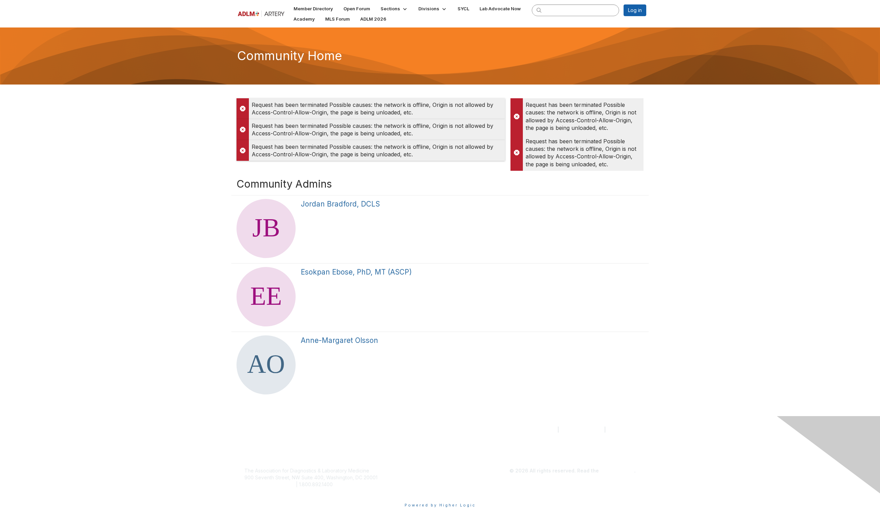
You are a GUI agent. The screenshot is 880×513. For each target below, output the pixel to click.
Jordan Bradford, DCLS (340, 204)
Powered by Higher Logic (440, 505)
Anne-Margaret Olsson (339, 340)
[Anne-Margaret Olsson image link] (266, 364)
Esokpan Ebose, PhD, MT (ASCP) (356, 272)
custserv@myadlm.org (269, 484)
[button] (394, 8)
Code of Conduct (582, 430)
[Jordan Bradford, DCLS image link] (266, 228)
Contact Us (542, 430)
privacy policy (617, 470)
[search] (539, 9)
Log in (635, 10)
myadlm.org (621, 430)
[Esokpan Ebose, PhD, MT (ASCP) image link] (266, 296)
